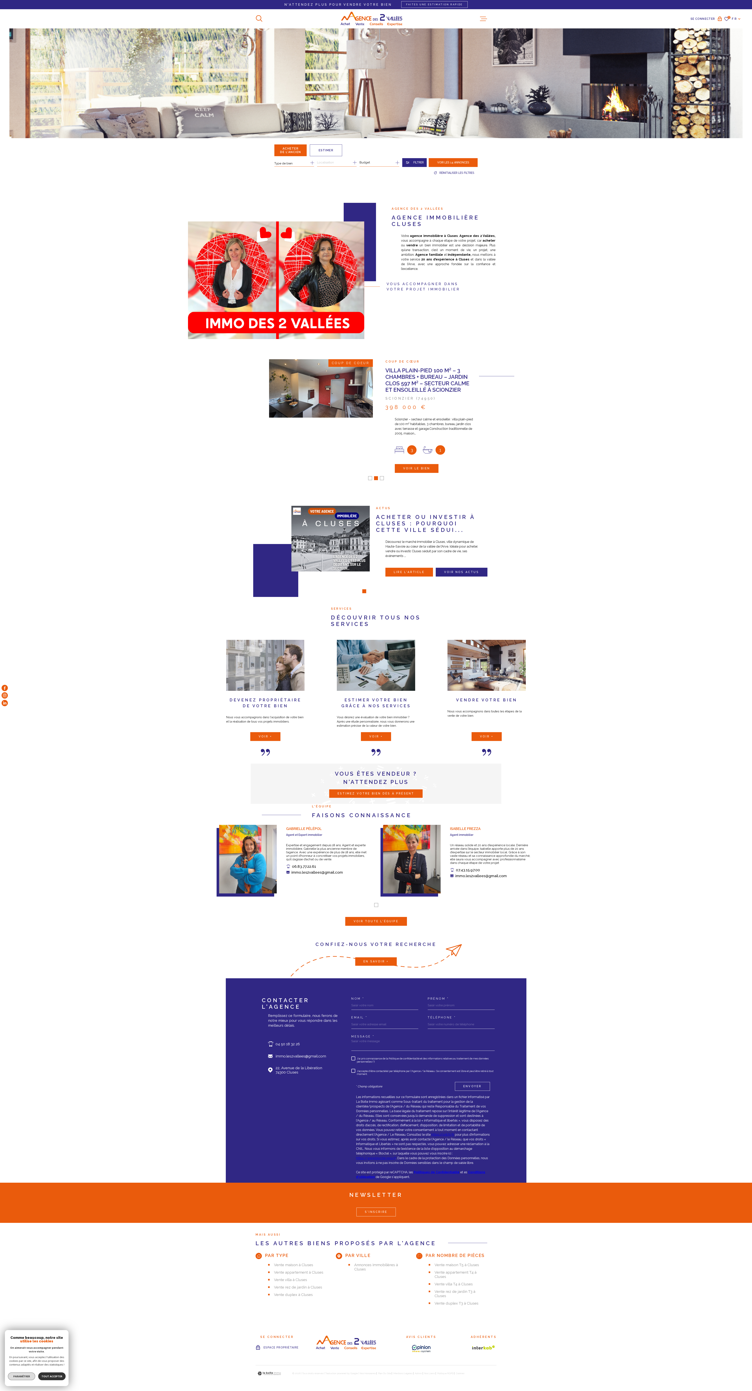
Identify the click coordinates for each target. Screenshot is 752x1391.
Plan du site (384, 1373)
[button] (370, 478)
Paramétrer (21, 1376)
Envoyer (472, 1086)
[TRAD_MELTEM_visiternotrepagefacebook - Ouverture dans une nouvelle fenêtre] (5, 688)
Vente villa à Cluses (290, 1280)
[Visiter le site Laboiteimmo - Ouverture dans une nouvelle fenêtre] (269, 1373)
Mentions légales (402, 1373)
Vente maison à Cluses (293, 1265)
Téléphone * (442, 1017)
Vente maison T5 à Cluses (457, 1265)
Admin (418, 1373)
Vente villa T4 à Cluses (454, 1284)
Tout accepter (52, 1376)
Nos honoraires (368, 1373)
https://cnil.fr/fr (442, 1134)
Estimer (326, 150)
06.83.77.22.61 (304, 866)
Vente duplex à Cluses (293, 1294)
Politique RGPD (445, 1373)
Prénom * (438, 998)
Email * (359, 1017)
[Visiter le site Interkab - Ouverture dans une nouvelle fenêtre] (483, 1347)
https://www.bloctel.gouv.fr (376, 1158)
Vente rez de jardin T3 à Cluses (455, 1293)
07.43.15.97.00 (468, 870)
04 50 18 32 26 (288, 1044)
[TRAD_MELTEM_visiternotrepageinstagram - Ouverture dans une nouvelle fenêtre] (5, 695)
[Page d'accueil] (371, 18)
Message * (363, 1036)
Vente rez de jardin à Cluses (298, 1287)
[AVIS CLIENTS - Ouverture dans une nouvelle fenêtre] (421, 1349)
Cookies (460, 1373)
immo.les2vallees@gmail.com (317, 872)
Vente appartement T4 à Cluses (455, 1274)
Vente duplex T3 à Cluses (456, 1303)
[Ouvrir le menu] (483, 18)
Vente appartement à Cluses (298, 1272)
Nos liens (429, 1373)
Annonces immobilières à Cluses (376, 1267)
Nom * (357, 998)
